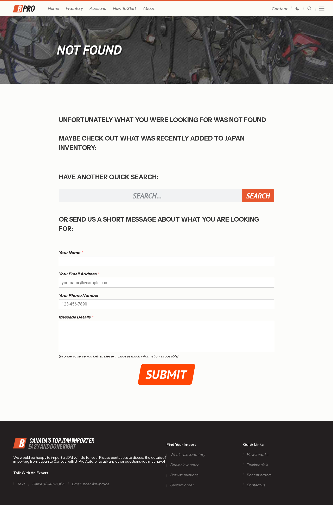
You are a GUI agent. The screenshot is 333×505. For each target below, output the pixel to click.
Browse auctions (184, 475)
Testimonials (257, 465)
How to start (124, 8)
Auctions (97, 8)
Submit (167, 374)
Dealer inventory (184, 465)
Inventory (74, 8)
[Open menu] (321, 8)
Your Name (71, 252)
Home (53, 8)
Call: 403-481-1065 (48, 484)
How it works (258, 455)
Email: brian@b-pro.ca (91, 484)
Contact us (256, 485)
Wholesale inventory (188, 455)
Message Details (76, 317)
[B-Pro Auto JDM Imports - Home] (29, 8)
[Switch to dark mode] (297, 8)
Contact (279, 8)
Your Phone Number (79, 295)
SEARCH (258, 196)
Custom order (182, 485)
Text (21, 484)
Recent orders (259, 475)
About (149, 8)
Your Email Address (79, 273)
